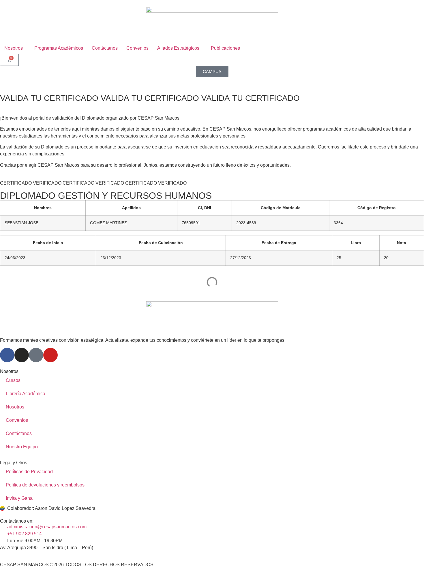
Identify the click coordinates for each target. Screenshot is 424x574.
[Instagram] (21, 355)
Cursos (13, 380)
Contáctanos (19, 433)
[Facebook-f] (7, 355)
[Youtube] (50, 355)
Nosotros (15, 406)
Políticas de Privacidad (29, 471)
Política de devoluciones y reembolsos (45, 484)
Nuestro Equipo (22, 446)
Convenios (17, 420)
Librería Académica (25, 393)
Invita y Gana (19, 498)
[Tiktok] (36, 355)
